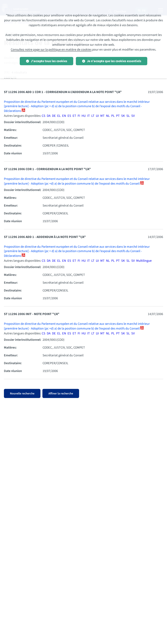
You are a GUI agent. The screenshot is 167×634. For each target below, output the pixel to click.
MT (102, 116)
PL (113, 116)
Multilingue (144, 260)
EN (64, 116)
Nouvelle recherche (22, 393)
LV (97, 116)
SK (123, 116)
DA (49, 116)
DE (54, 116)
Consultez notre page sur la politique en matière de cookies (51, 49)
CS (43, 116)
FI (79, 116)
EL (59, 116)
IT (88, 116)
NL (108, 116)
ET (74, 116)
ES (69, 116)
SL (128, 116)
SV (133, 116)
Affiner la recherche (60, 393)
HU (84, 116)
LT (92, 116)
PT (118, 116)
